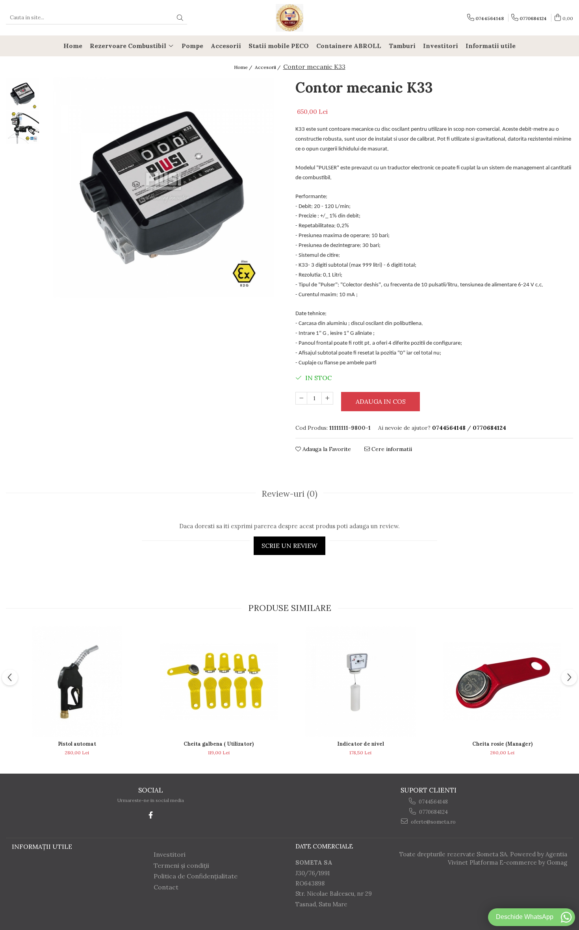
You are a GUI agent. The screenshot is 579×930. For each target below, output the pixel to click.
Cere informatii (391, 449)
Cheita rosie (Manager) (502, 744)
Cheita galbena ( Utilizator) (219, 744)
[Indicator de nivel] (360, 681)
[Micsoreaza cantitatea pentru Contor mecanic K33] (301, 398)
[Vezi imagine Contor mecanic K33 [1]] (22, 127)
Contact (166, 887)
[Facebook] (151, 815)
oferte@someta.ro (433, 822)
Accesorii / (268, 67)
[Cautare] (180, 17)
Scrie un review (289, 545)
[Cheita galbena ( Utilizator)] (219, 681)
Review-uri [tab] (289, 493)
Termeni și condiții (181, 865)
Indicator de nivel (360, 744)
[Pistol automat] (77, 681)
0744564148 (433, 801)
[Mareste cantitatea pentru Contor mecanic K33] (327, 398)
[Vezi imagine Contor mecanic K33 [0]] (22, 94)
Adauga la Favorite (326, 449)
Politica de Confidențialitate (196, 876)
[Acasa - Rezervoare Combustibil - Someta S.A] (289, 18)
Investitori (170, 854)
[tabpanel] (163, 187)
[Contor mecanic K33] (163, 187)
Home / (243, 67)
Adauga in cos (381, 401)
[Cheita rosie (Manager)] (502, 681)
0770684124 (433, 812)
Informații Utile (42, 846)
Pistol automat (77, 744)
